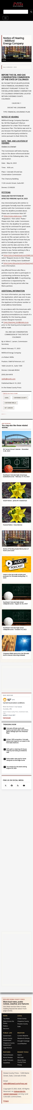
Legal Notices (7, 1048)
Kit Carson (9, 408)
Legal (7, 397)
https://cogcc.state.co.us (12, 216)
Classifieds (6, 1063)
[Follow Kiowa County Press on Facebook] (12, 786)
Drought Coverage (23, 1041)
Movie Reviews (8, 1057)
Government (7, 1036)
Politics (5, 1026)
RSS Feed (20, 1057)
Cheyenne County (20, 397)
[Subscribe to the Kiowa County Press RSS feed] (18, 786)
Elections (6, 1028)
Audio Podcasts (8, 1060)
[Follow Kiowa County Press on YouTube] (24, 786)
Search (19, 1055)
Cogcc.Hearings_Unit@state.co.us (15, 322)
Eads (19, 1026)
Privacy (19, 1065)
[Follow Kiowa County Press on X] (5, 786)
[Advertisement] (16, 860)
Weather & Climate (23, 1038)
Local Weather (22, 1043)
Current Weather (22, 1036)
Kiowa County (21, 1018)
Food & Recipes (8, 1055)
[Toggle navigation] (5, 18)
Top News (6, 1018)
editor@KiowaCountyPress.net (15, 1083)
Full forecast (7, 718)
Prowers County (22, 1024)
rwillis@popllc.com (8, 379)
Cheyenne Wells (10, 403)
